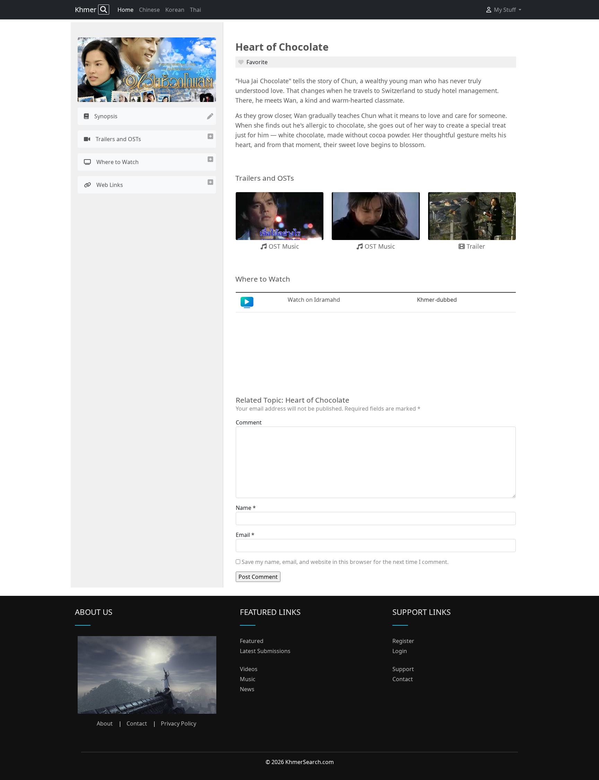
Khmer (86, 9)
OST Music (283, 246)
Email (243, 535)
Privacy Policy (178, 723)
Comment (249, 422)
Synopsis (106, 116)
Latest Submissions (265, 651)
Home (125, 10)
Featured (251, 641)
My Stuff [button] (505, 10)
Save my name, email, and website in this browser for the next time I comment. (345, 562)
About (105, 723)
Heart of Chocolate (282, 46)
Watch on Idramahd (314, 299)
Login (399, 651)
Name (243, 508)
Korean (174, 10)
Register (403, 641)
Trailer (475, 246)
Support (403, 669)
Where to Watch (117, 162)
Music (247, 679)
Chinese (149, 10)
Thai (195, 10)
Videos (249, 669)
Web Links (109, 185)
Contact (137, 723)
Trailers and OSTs (118, 139)
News (247, 689)
